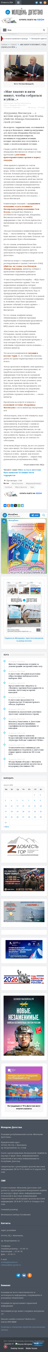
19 (17, 811)
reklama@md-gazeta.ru (11, 1265)
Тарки (32, 487)
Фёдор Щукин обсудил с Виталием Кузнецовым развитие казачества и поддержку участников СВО (25, 764)
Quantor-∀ (9, 1344)
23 (41, 811)
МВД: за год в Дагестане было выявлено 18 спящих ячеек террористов (22, 472)
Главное (8, 107)
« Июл (6, 826)
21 (29, 811)
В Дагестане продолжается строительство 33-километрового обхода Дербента (24, 702)
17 (6, 811)
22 (35, 811)
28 (29, 817)
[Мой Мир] (11, 505)
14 (29, 806)
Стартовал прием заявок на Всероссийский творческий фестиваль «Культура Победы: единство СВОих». (26, 737)
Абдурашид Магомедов (33, 483)
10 (6, 806)
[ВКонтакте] (5, 505)
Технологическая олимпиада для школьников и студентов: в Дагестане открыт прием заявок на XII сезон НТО (26, 750)
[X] (15, 505)
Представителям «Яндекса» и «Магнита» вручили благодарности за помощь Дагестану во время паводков (26, 689)
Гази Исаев (8, 487)
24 (6, 817)
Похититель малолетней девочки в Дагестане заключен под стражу (24, 713)
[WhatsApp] (18, 505)
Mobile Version (31, 1348)
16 (41, 806)
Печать (33, 107)
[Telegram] (22, 505)
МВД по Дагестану (21, 487)
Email (42, 107)
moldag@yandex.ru (9, 1262)
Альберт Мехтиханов (22, 103)
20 (23, 811)
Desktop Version (17, 1348)
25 (12, 817)
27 (23, 817)
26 (17, 817)
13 (23, 806)
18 (12, 811)
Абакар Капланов (17, 483)
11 (12, 806)
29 (35, 817)
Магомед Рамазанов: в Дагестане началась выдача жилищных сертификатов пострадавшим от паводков (24, 724)
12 (17, 806)
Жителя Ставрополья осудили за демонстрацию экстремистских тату (25, 665)
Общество (16, 107)
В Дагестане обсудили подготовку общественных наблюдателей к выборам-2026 (24, 676)
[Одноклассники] (8, 505)
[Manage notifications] (5, 1347)
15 (35, 806)
